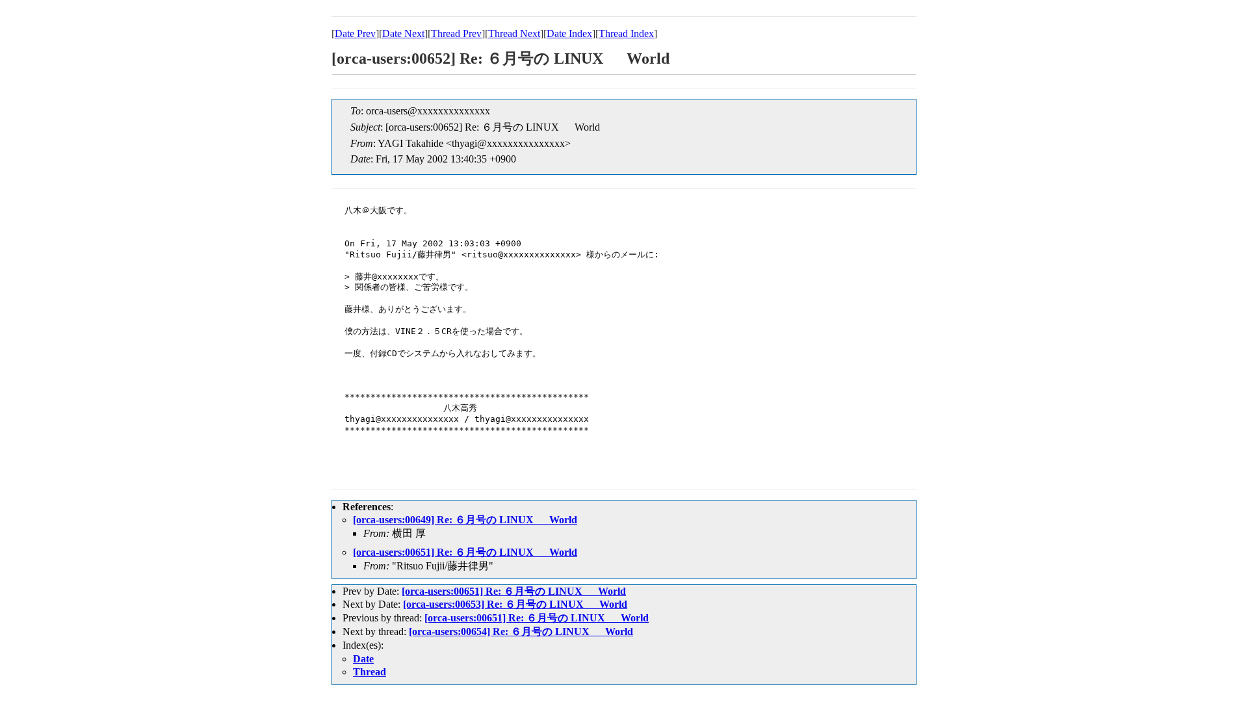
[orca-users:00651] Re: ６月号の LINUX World (465, 552)
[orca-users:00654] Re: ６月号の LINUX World (521, 631)
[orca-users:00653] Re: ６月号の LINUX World (515, 604)
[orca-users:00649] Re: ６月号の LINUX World (465, 519)
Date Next (403, 33)
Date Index (569, 33)
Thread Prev (456, 33)
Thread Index (626, 33)
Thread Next (514, 33)
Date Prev (355, 33)
